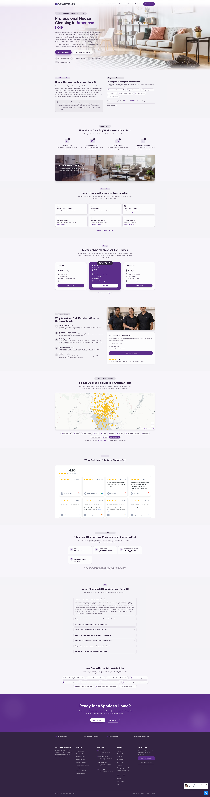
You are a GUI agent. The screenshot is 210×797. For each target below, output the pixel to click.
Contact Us (120, 762)
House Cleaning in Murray (111, 682)
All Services (120, 759)
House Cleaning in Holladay (84, 686)
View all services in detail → (105, 230)
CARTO (152, 428)
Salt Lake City (67, 433)
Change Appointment (123, 768)
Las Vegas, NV (102, 762)
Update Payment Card (123, 770)
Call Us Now (113, 720)
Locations (119, 756)
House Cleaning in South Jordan (107, 686)
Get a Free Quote (63, 52)
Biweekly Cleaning (81, 770)
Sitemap (153, 793)
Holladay (145, 433)
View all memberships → (105, 293)
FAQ (118, 784)
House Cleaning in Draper (91, 682)
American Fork (115, 437)
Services (100, 4)
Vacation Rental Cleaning (82, 765)
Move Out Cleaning (81, 762)
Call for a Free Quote (131, 353)
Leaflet (141, 428)
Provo (97, 433)
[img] (105, 411)
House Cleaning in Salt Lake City (74, 678)
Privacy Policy (135, 793)
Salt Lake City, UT (103, 756)
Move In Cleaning (80, 759)
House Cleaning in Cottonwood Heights (135, 682)
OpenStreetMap (147, 428)
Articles (119, 778)
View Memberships (81, 52)
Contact (138, 4)
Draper (112, 433)
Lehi (106, 437)
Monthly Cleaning (80, 768)
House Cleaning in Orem (72, 682)
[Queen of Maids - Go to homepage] (65, 4)
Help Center (129, 4)
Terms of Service (145, 793)
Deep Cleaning (80, 751)
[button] (152, 423)
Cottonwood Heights (133, 433)
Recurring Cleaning (81, 756)
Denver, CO (101, 770)
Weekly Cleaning (80, 773)
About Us (119, 751)
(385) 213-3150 (115, 346)
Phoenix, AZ (101, 750)
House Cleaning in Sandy (96, 678)
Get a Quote (149, 4)
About (120, 4)
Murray (121, 433)
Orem (104, 433)
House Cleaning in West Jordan (118, 678)
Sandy (77, 433)
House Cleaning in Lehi (128, 686)
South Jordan (96, 437)
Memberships (111, 4)
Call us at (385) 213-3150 (131, 101)
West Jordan (87, 433)
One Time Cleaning (81, 754)
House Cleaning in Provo (140, 678)
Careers (119, 765)
